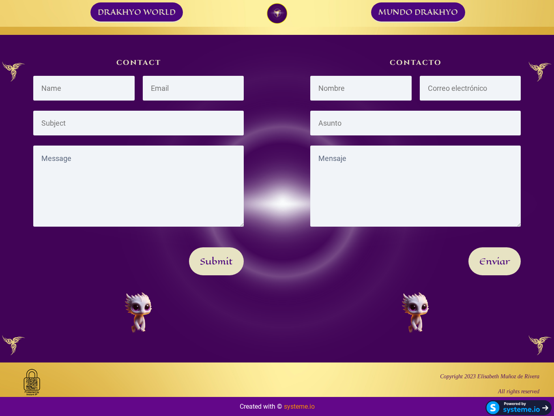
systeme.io (299, 406)
